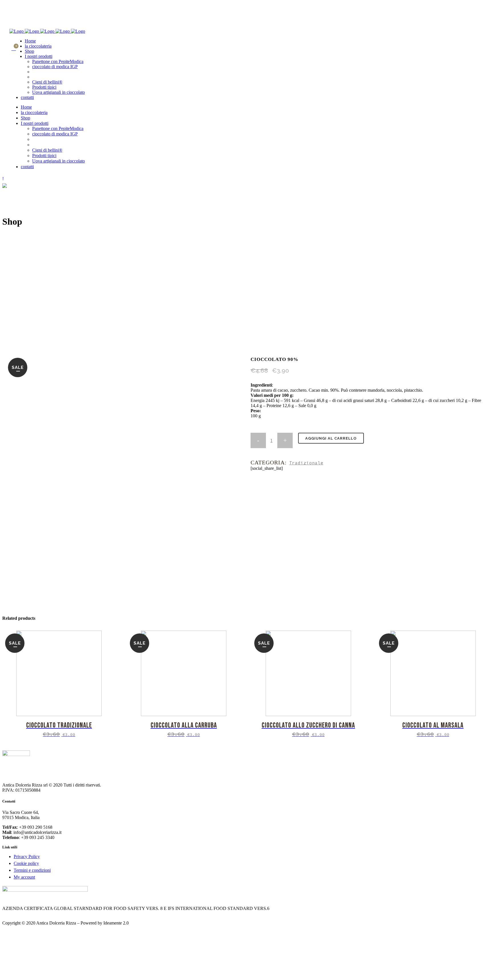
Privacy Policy (27, 856)
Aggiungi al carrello (331, 438)
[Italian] (17, 5)
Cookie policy (26, 863)
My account (24, 877)
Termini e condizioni (32, 870)
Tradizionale (306, 463)
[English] (12, 5)
